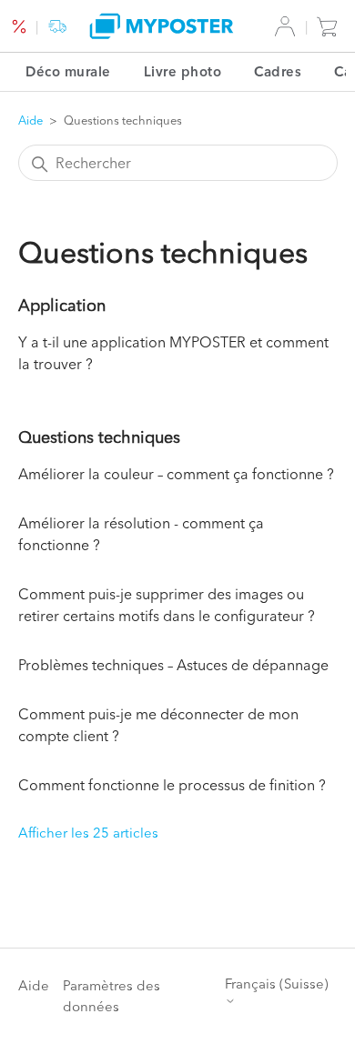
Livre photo (183, 71)
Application (62, 305)
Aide (30, 120)
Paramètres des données (111, 996)
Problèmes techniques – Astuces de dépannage (173, 665)
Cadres (277, 71)
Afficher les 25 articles (88, 832)
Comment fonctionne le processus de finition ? (172, 785)
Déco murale (68, 71)
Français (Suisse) (277, 984)
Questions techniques (99, 437)
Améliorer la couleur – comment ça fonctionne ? (176, 474)
